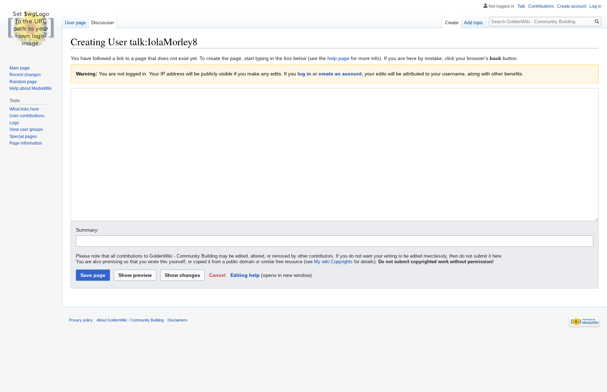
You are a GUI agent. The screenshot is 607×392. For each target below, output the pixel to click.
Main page (19, 68)
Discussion (102, 22)
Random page (23, 81)
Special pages (23, 136)
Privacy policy (81, 320)
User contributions (26, 115)
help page (338, 58)
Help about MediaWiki (30, 88)
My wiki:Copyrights (333, 261)
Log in (595, 6)
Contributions (541, 6)
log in (304, 74)
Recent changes (25, 74)
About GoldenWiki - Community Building (130, 320)
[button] (217, 275)
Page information (25, 143)
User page (75, 22)
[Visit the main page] (31, 28)
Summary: (87, 230)
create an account (340, 74)
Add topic (473, 22)
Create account (571, 6)
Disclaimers (178, 320)
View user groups (26, 129)
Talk (521, 6)
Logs (14, 122)
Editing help (245, 275)
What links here (24, 109)
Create (451, 22)
